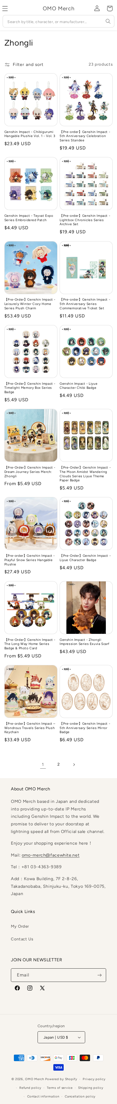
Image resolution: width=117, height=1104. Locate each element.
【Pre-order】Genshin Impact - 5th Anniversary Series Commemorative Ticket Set (85, 304)
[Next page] (74, 764)
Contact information (43, 1096)
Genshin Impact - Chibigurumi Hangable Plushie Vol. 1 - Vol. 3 (30, 134)
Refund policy (30, 1088)
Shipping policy (90, 1088)
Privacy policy (94, 1079)
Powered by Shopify (61, 1079)
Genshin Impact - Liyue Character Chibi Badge (78, 386)
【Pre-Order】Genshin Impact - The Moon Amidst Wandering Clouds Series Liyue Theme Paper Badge (85, 474)
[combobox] (58, 21)
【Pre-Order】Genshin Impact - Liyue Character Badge (85, 558)
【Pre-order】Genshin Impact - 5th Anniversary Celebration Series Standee (85, 136)
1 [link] (43, 764)
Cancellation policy (80, 1096)
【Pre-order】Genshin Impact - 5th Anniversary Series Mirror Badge (85, 728)
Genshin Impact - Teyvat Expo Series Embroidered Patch (28, 218)
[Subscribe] (99, 975)
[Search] (108, 21)
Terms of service (60, 1088)
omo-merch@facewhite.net (51, 855)
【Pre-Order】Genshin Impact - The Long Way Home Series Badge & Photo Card (30, 644)
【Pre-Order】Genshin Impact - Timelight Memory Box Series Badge (30, 388)
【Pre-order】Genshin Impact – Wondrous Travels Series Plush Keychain (30, 728)
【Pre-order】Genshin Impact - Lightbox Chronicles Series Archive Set (85, 220)
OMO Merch (34, 1079)
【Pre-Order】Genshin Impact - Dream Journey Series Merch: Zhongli (30, 472)
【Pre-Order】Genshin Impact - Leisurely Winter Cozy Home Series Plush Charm (30, 304)
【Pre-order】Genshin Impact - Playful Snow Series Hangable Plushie (29, 560)
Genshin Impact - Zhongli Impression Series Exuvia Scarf (84, 642)
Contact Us (22, 939)
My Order (20, 926)
